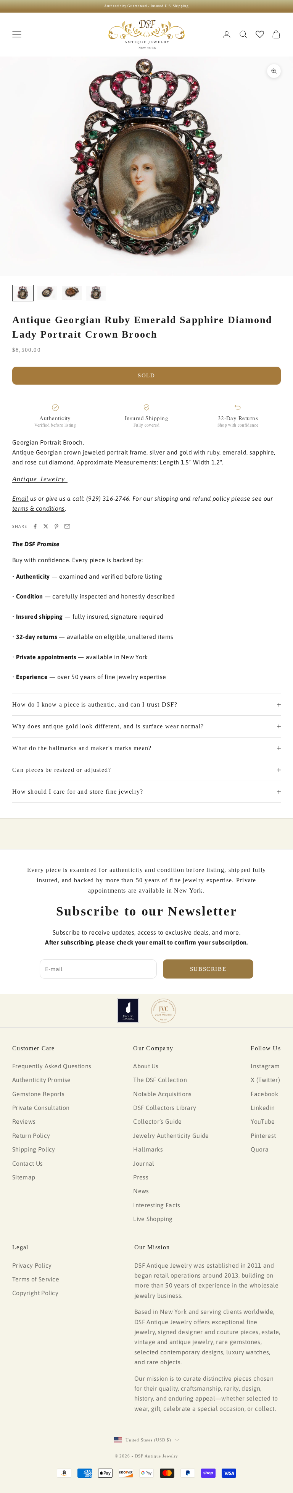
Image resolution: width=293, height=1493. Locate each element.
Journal (143, 1163)
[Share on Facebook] (35, 526)
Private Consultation (40, 1107)
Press (140, 1177)
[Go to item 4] (96, 293)
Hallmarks (148, 1149)
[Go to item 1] (23, 293)
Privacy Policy (32, 1265)
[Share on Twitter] (46, 526)
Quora (260, 1149)
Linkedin (263, 1107)
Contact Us (27, 1163)
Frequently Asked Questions (51, 1066)
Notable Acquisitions (162, 1093)
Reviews (23, 1121)
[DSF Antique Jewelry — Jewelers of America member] (128, 1010)
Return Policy (31, 1135)
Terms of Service (35, 1279)
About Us (146, 1066)
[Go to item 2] (47, 293)
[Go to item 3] (71, 293)
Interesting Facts (156, 1205)
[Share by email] (67, 526)
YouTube (263, 1121)
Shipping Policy (33, 1149)
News (141, 1190)
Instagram (265, 1066)
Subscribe (208, 969)
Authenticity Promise (41, 1079)
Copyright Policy (35, 1292)
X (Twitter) (265, 1079)
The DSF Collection (160, 1079)
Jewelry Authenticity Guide (171, 1135)
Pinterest (263, 1135)
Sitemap (23, 1177)
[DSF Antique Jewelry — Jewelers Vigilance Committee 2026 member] (163, 1010)
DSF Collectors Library (164, 1107)
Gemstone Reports (38, 1093)
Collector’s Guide (157, 1121)
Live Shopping (152, 1218)
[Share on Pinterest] (56, 526)
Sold (146, 375)
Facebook (264, 1093)
